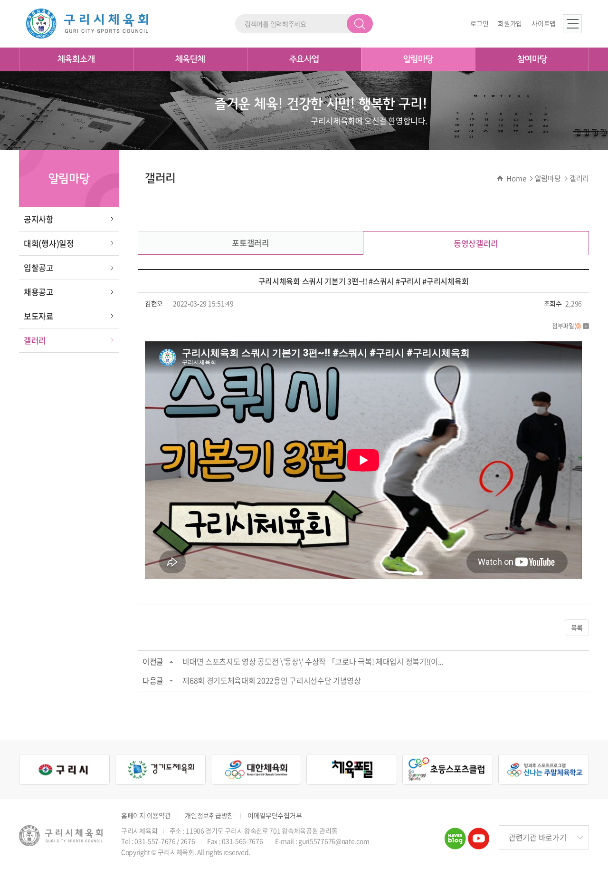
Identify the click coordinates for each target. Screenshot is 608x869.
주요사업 (304, 59)
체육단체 (190, 59)
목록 (577, 627)
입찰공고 (39, 267)
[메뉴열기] (572, 23)
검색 (360, 23)
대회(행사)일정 (49, 243)
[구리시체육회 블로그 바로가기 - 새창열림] (455, 834)
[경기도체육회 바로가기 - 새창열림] (160, 769)
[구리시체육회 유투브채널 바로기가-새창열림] (478, 834)
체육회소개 (76, 59)
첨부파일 (566, 325)
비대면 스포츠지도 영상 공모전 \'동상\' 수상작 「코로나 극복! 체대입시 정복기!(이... (312, 661)
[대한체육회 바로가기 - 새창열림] (256, 769)
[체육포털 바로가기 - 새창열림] (351, 769)
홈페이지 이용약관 (146, 815)
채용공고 (39, 292)
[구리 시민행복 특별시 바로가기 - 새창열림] (64, 769)
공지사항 (39, 219)
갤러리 (35, 340)
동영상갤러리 (476, 243)
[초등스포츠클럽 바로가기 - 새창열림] (447, 769)
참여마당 (532, 59)
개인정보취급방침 (209, 815)
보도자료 (39, 316)
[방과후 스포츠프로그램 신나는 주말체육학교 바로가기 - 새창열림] (543, 769)
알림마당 (418, 59)
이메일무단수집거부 (274, 815)
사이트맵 (544, 23)
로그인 (479, 23)
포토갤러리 (250, 243)
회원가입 (510, 23)
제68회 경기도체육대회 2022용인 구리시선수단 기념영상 (271, 680)
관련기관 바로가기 (537, 837)
